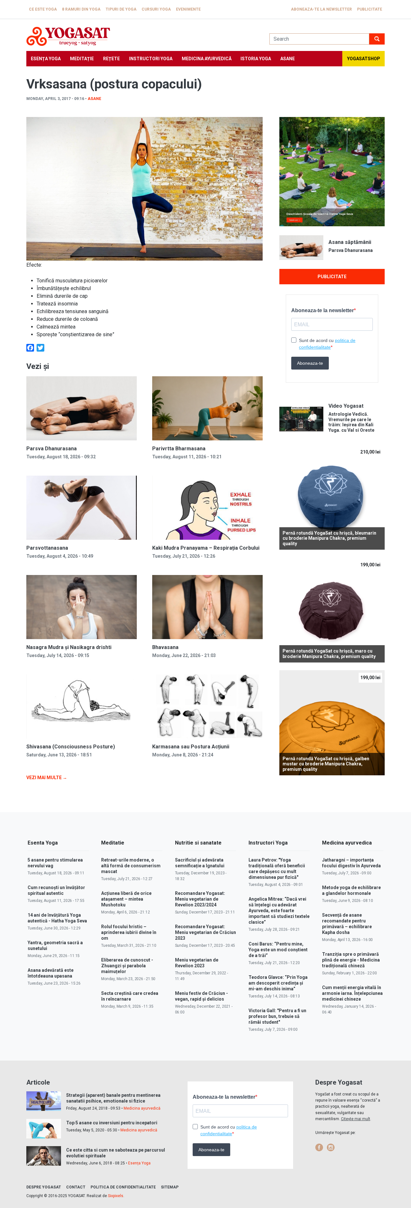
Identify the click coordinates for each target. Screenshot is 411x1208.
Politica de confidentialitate (123, 1187)
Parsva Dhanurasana (51, 449)
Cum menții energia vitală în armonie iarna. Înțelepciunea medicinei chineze (352, 993)
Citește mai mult (355, 1119)
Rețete (111, 58)
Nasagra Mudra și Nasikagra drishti (68, 647)
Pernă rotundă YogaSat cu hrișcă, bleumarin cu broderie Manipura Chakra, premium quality (329, 538)
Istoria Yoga (255, 58)
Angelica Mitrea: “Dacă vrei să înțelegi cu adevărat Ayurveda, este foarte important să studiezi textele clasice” (279, 910)
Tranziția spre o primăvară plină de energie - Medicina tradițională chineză (351, 960)
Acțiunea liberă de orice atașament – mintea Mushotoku (126, 899)
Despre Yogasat (43, 1187)
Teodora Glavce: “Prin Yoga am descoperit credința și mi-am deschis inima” (278, 983)
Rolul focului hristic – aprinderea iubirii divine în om (128, 932)
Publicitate (369, 9)
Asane (287, 58)
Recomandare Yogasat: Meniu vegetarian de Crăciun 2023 (205, 932)
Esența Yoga (46, 58)
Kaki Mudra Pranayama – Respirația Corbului (205, 548)
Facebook (319, 1147)
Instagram (331, 1147)
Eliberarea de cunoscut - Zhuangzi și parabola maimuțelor (127, 965)
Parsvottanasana (47, 548)
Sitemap (170, 1187)
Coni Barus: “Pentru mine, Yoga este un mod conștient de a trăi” (278, 949)
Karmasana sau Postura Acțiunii (190, 747)
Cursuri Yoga (156, 9)
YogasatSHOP (363, 58)
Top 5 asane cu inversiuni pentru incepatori (111, 1122)
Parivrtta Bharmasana (179, 449)
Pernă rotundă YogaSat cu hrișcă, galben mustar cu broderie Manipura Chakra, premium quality (326, 764)
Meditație (82, 58)
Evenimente (188, 9)
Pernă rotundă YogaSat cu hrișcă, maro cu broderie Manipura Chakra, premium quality (329, 653)
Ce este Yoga (43, 9)
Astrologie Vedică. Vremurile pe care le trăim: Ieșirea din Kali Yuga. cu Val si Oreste (351, 422)
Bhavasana (165, 647)
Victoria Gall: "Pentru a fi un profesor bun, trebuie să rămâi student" (277, 1016)
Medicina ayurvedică (207, 58)
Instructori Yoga (150, 58)
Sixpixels (115, 1196)
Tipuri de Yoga (121, 9)
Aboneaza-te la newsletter (321, 9)
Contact (75, 1187)
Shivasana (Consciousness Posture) (70, 747)
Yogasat (141, 36)
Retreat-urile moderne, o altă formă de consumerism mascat (131, 865)
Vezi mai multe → (46, 777)
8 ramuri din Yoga (81, 9)
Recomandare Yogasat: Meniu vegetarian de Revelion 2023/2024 (200, 899)
